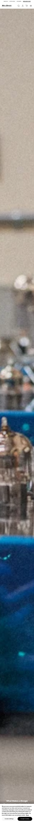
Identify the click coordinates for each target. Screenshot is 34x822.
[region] (17, 813)
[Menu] (30, 5)
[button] (26, 5)
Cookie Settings (9, 818)
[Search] (18, 5)
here (27, 815)
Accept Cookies (24, 818)
